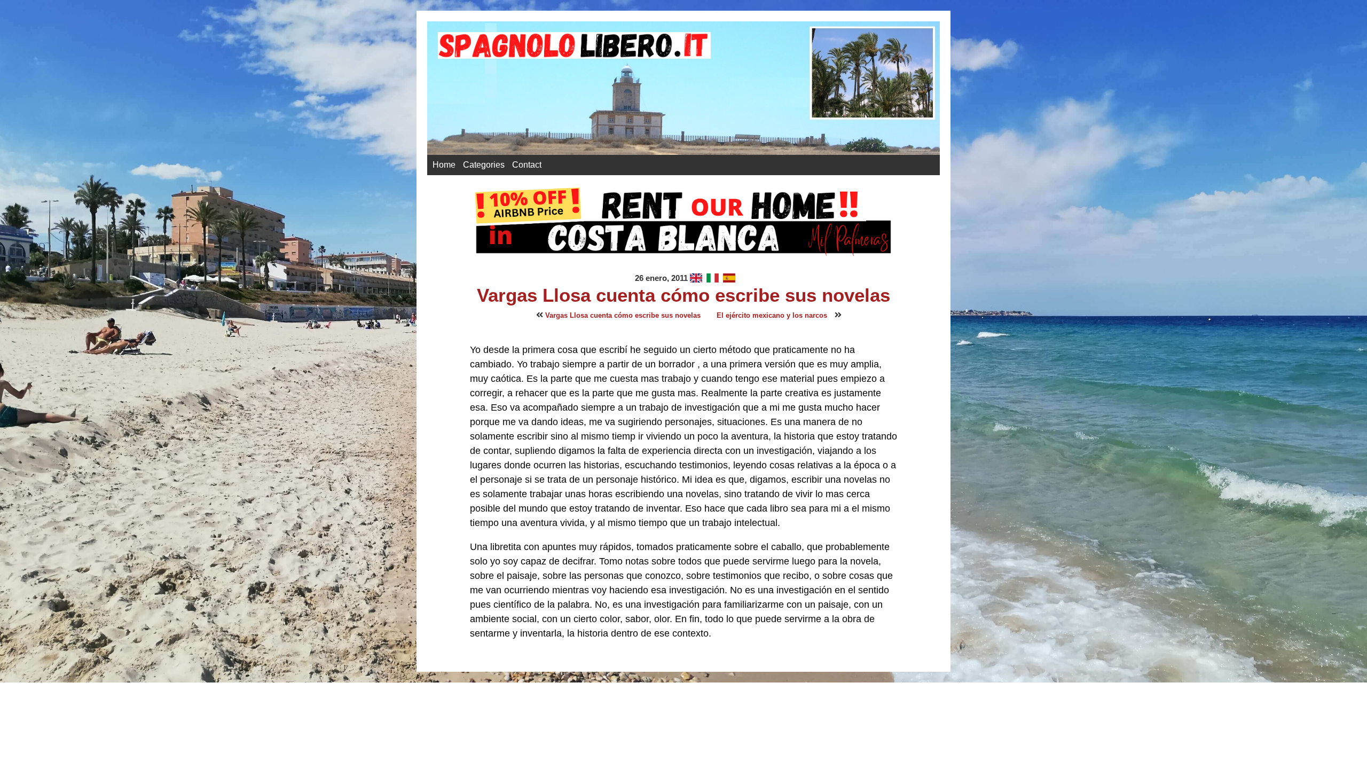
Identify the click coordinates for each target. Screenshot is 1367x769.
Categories (484, 164)
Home (444, 164)
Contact (526, 164)
